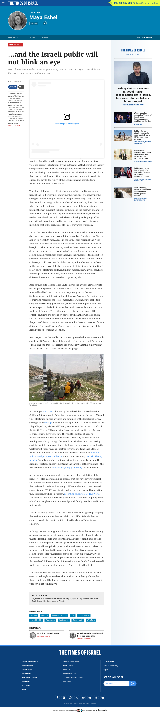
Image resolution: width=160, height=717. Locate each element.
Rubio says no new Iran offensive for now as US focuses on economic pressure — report (142, 172)
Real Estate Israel (29, 677)
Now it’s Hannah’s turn (48, 633)
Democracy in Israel (59, 615)
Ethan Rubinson (128, 105)
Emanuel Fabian (139, 200)
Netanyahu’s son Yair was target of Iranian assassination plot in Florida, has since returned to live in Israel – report (133, 95)
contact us (67, 681)
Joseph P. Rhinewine (83, 639)
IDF (73, 615)
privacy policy (68, 665)
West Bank (91, 620)
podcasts (26, 685)
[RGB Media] (82, 710)
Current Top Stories (133, 54)
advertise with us (69, 673)
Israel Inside (27, 669)
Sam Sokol (138, 124)
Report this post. (14, 125)
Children (44, 615)
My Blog (33, 37)
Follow (33, 23)
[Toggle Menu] (3, 3)
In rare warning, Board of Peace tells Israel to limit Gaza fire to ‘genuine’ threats (142, 192)
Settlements (63, 620)
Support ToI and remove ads (147, 3)
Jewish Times (27, 665)
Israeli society (84, 615)
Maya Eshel (43, 17)
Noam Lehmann (139, 142)
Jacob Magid (147, 161)
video (24, 689)
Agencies (140, 143)
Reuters (137, 161)
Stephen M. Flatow (43, 636)
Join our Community (124, 3)
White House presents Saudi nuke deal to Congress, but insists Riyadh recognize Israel (143, 154)
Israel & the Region (30, 661)
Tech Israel (27, 673)
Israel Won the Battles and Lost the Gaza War (90, 634)
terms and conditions (71, 661)
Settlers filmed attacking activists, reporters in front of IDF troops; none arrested (142, 135)
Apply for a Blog (144, 37)
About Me (45, 37)
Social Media (77, 620)
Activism (34, 615)
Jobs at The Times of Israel (73, 677)
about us (66, 669)
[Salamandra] (102, 710)
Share (13, 87)
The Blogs (34, 12)
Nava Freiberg (139, 179)
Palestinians (50, 620)
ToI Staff (140, 105)
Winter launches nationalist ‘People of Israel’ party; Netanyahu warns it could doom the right (143, 117)
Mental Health (36, 620)
